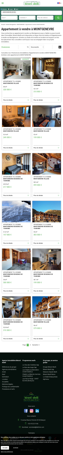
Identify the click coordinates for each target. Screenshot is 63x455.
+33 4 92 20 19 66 (33, 423)
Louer (11, 9)
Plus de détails (8, 100)
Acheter (4, 9)
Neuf (16, 9)
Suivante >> (36, 345)
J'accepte (5, 447)
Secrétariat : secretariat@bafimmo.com (33, 427)
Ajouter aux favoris (28, 100)
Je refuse (15, 447)
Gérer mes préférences (7, 451)
